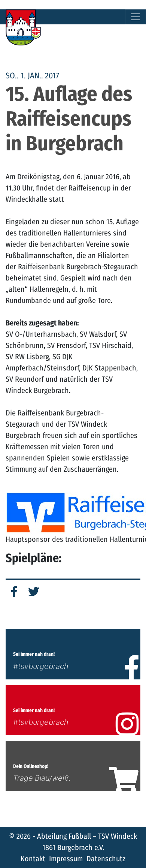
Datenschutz (105, 858)
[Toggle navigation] (135, 16)
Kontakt (33, 858)
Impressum (66, 858)
